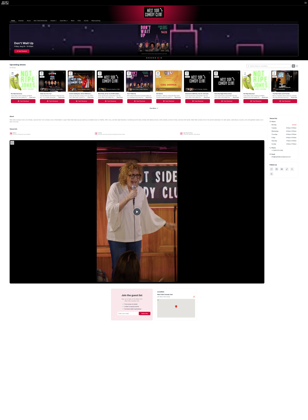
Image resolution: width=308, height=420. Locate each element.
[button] (176, 306)
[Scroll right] (298, 41)
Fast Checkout (24, 101)
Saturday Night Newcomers (223, 93)
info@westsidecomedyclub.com (281, 157)
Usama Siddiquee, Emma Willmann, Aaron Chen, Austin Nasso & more (80, 94)
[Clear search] (289, 66)
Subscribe (144, 313)
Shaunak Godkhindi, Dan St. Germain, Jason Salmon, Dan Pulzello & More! (197, 94)
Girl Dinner (159, 93)
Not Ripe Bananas (16, 93)
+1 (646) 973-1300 (277, 150)
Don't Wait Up (131, 93)
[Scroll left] (9, 41)
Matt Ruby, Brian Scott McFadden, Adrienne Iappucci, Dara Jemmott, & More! (109, 94)
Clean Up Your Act (45, 93)
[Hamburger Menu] (305, 3)
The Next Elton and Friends (281, 93)
